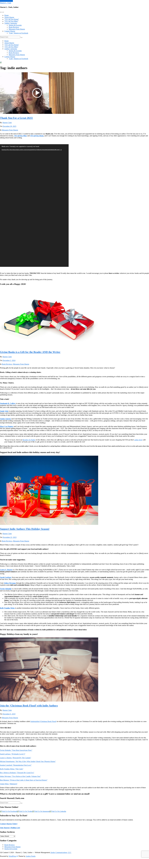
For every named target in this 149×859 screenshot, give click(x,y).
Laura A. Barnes (6, 570)
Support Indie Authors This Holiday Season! (24, 528)
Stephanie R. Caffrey (8, 403)
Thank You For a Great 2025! (16, 117)
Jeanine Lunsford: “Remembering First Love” (16, 765)
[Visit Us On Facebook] (8, 811)
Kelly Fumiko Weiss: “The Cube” (11, 769)
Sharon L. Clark (5, 3)
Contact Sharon (9, 31)
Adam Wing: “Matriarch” (8, 784)
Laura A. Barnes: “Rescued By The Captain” (15, 758)
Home (6, 15)
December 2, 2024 (9, 360)
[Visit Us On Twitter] (24, 811)
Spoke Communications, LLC (60, 852)
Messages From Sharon (17, 29)
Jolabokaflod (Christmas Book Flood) (43, 721)
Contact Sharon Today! (8, 824)
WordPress (12, 856)
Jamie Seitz (4, 411)
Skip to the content (6, 1)
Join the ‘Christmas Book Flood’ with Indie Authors (29, 705)
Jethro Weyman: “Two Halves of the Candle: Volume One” (20, 776)
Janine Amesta (5, 419)
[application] (34, 205)
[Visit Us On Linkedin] (58, 811)
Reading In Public (29, 440)
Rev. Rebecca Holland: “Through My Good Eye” (17, 773)
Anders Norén (30, 856)
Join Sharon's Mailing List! (10, 828)
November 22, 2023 (9, 537)
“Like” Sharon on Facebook (18, 33)
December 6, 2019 (9, 714)
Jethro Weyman (10, 583)
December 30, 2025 (9, 126)
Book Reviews (14, 27)
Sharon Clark (7, 122)
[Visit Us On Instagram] (41, 811)
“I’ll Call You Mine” (11, 21)
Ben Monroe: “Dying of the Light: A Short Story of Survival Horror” (23, 780)
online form (138, 440)
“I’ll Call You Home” (11, 19)
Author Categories (10, 23)
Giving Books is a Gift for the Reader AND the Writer (30, 352)
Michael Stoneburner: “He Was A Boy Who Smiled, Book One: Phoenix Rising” (28, 761)
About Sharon (9, 17)
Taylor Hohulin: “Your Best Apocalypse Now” (16, 750)
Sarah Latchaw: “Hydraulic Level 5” (12, 754)
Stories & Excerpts (15, 25)
